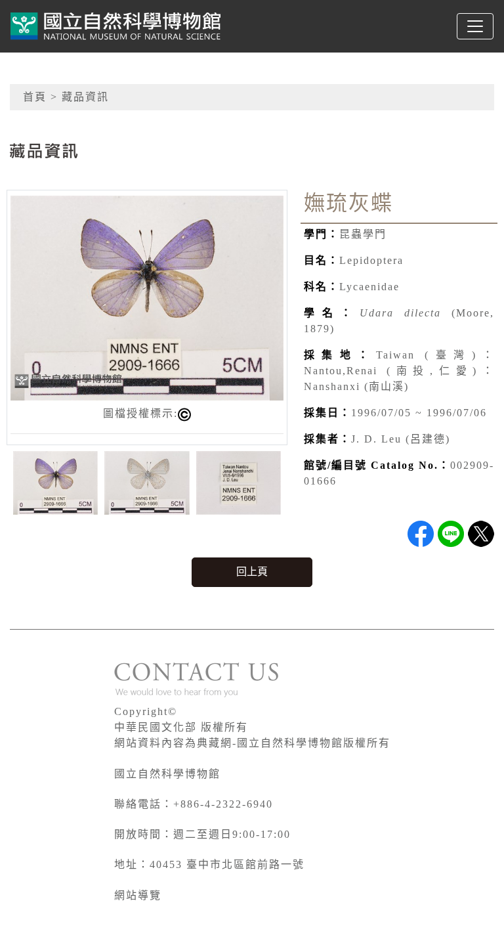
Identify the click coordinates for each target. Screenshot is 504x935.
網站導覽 (137, 895)
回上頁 (252, 571)
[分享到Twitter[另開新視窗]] (481, 534)
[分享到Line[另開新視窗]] (451, 534)
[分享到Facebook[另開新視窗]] (421, 534)
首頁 (35, 96)
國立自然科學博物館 (167, 773)
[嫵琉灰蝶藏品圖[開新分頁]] (147, 297)
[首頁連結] (115, 26)
